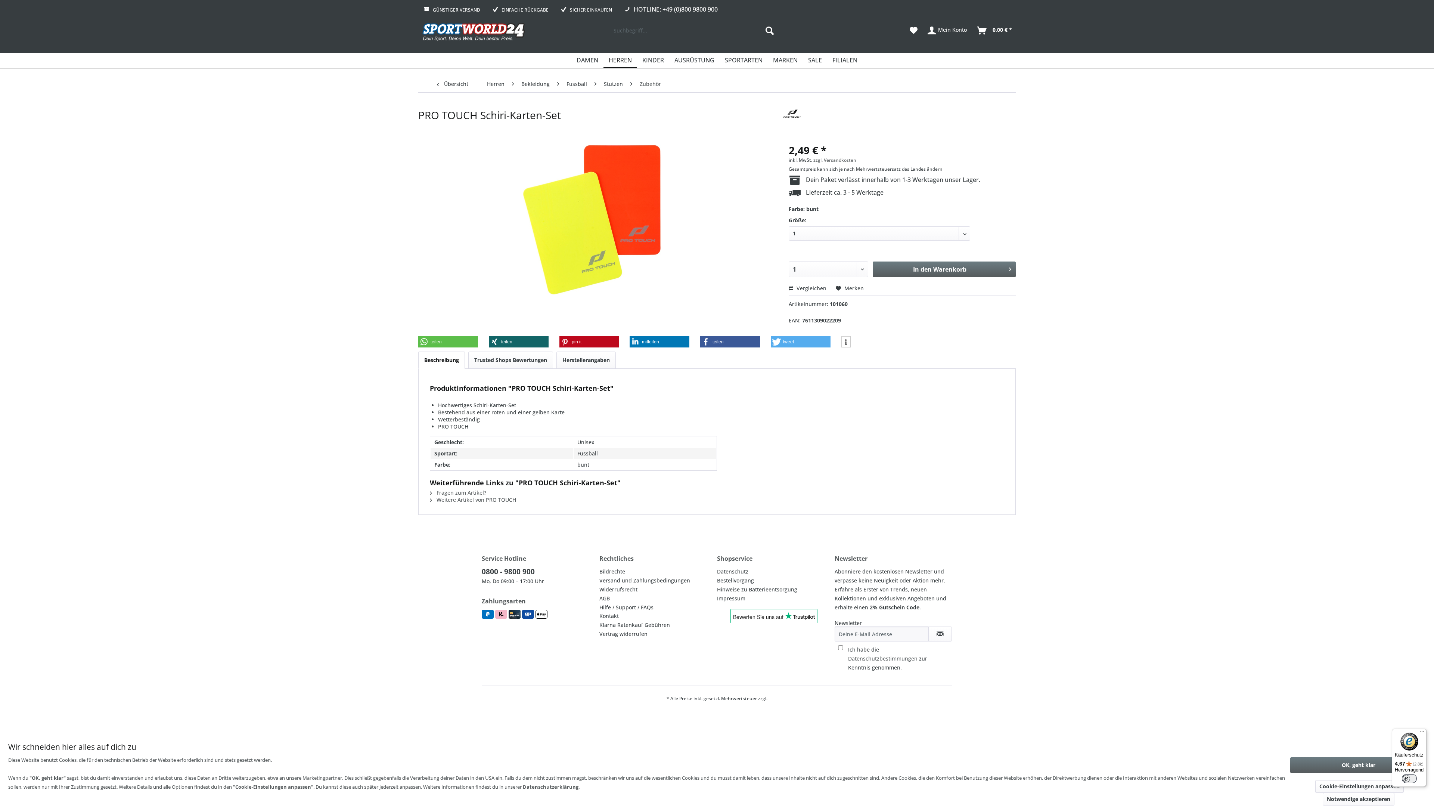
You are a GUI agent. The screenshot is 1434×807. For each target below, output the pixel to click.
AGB (604, 598)
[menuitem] (693, 30)
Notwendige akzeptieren (1358, 799)
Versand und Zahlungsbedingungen (644, 580)
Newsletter (848, 623)
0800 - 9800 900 (508, 571)
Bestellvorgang (735, 580)
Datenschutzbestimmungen (883, 658)
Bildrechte (612, 571)
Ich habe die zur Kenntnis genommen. (887, 658)
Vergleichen (810, 288)
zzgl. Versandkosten (834, 160)
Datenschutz (732, 571)
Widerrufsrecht (618, 589)
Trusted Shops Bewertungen (510, 360)
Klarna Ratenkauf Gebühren (634, 624)
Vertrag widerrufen (623, 633)
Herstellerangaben (586, 360)
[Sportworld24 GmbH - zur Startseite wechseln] (473, 32)
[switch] (1409, 778)
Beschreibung (441, 360)
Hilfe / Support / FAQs (626, 607)
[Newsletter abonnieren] (940, 634)
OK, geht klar (1358, 765)
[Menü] (1422, 733)
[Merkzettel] (913, 30)
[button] (448, 341)
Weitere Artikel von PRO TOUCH (475, 499)
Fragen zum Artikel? (460, 492)
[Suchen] (769, 30)
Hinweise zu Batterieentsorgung (757, 589)
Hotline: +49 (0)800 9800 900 (676, 9)
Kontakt (609, 615)
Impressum (731, 598)
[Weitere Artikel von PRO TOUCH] (792, 122)
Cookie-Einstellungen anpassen (1359, 786)
